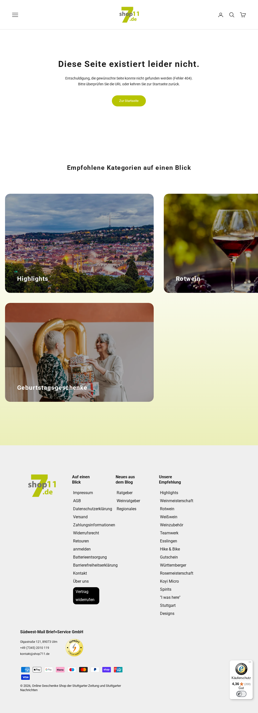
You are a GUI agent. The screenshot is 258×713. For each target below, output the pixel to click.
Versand (80, 516)
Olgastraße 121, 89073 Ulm (38, 642)
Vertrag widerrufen (85, 595)
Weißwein (168, 516)
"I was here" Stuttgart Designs (170, 605)
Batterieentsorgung (90, 557)
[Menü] (250, 663)
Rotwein (167, 508)
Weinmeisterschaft (176, 500)
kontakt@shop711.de (34, 654)
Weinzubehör (171, 525)
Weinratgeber (128, 500)
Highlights (169, 492)
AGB (77, 500)
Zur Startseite (129, 101)
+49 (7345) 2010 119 (34, 648)
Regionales (126, 508)
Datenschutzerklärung (92, 508)
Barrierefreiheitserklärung (95, 565)
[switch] (241, 694)
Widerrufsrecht (86, 533)
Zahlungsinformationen (94, 525)
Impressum (83, 492)
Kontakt (80, 573)
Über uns (81, 581)
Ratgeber (125, 492)
